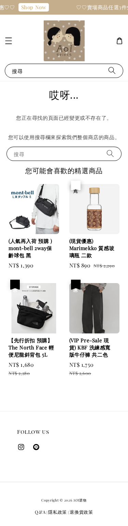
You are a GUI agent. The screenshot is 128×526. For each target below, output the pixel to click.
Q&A (40, 512)
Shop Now (32, 7)
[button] (8, 40)
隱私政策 (57, 512)
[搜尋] (112, 70)
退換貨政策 (81, 512)
